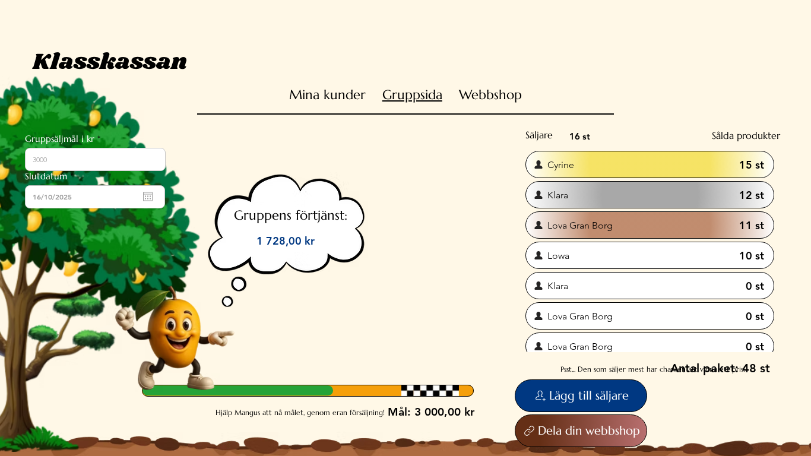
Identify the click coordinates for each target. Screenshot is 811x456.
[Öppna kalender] (148, 196)
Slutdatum (51, 176)
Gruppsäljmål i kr (59, 138)
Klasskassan (110, 62)
